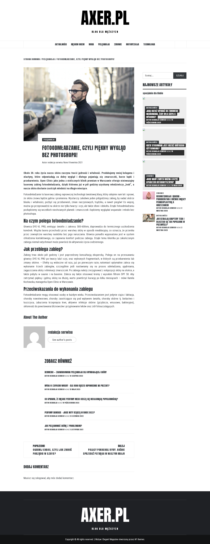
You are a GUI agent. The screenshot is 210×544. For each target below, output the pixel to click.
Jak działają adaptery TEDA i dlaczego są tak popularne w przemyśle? (170, 221)
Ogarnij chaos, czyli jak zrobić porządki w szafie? (52, 450)
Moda (91, 44)
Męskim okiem (77, 44)
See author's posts (62, 339)
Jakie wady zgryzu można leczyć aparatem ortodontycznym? (162, 180)
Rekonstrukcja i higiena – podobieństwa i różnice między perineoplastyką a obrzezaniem (171, 201)
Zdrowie (118, 44)
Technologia (149, 44)
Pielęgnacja (104, 44)
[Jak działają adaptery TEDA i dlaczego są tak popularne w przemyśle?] (149, 217)
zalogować (40, 478)
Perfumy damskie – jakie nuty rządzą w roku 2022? (70, 412)
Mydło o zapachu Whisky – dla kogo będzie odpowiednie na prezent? (77, 385)
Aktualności (61, 44)
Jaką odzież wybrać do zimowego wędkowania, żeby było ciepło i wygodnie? (162, 114)
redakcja (54, 402)
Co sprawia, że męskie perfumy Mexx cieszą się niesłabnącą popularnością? (81, 399)
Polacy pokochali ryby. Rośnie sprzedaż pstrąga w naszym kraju (104, 450)
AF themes (139, 539)
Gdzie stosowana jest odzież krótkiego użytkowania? (165, 147)
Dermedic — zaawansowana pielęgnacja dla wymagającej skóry (76, 372)
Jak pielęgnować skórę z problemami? (63, 425)
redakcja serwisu (55, 162)
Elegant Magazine (110, 539)
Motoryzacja (132, 44)
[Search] (181, 44)
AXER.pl (105, 18)
